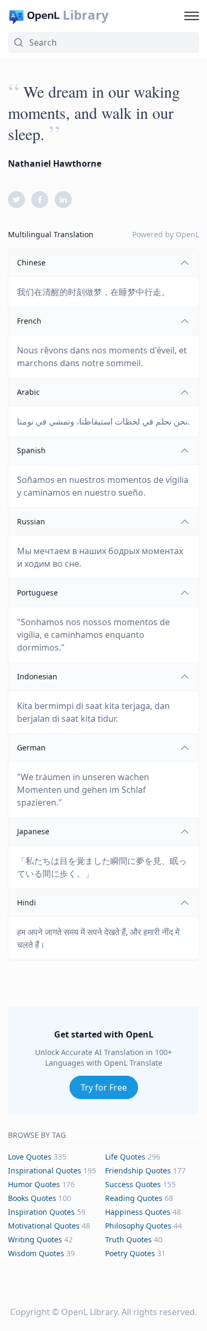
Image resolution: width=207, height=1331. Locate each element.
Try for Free (104, 1087)
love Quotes (29, 1157)
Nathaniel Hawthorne (54, 163)
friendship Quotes (138, 1170)
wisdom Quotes (36, 1253)
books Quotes (32, 1198)
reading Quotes (133, 1198)
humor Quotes (34, 1184)
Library (86, 14)
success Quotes (133, 1184)
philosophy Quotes (138, 1226)
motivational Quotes (44, 1226)
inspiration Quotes (41, 1212)
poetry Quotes (130, 1253)
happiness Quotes (137, 1212)
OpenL (187, 234)
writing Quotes (35, 1239)
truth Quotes (128, 1239)
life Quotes (125, 1157)
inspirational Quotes (44, 1170)
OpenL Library (89, 1312)
